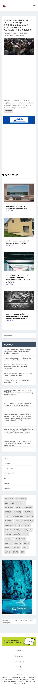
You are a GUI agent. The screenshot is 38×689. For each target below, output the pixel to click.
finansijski (9, 507)
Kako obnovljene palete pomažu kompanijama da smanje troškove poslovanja (16, 366)
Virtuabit (18, 679)
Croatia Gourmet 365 (8, 679)
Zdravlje (7, 488)
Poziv (26, 534)
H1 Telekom (22, 677)
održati (18, 525)
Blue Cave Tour (7, 620)
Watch (7, 552)
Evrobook (25, 679)
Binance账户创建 (9, 442)
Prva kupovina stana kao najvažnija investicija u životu (16, 381)
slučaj (26, 543)
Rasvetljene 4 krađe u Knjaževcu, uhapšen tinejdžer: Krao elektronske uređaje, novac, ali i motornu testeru (18, 431)
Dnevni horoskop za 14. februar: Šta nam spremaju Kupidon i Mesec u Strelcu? (18, 443)
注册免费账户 (8, 391)
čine (22, 552)
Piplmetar (32, 679)
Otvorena (17, 530)
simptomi (8, 543)
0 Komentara (19, 36)
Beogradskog (21, 499)
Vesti (5, 478)
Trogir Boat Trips (20, 620)
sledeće (18, 543)
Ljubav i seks (8, 468)
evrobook (14, 33)
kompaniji (17, 512)
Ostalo (27, 525)
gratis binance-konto (11, 404)
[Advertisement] (19, 77)
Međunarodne (18, 516)
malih (7, 516)
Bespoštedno (10, 503)
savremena (20, 539)
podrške (17, 534)
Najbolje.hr (5, 677)
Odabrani (8, 525)
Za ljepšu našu (14, 677)
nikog (17, 521)
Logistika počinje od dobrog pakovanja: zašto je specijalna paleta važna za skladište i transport (18, 351)
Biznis (6, 458)
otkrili (8, 530)
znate (15, 552)
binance (7, 429)
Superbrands (31, 677)
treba (25, 547)
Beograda (9, 499)
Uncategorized (8, 36)
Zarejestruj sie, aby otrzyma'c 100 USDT (18, 414)
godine (8, 512)
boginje (21, 503)
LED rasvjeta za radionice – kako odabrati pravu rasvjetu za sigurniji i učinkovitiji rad (18, 316)
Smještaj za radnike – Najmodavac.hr (13, 681)
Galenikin (28, 507)
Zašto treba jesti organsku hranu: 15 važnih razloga (17, 404)
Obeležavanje (27, 521)
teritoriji (16, 547)
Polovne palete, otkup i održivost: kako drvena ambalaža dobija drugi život (18, 359)
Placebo (8, 534)
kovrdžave (28, 512)
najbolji (30, 516)
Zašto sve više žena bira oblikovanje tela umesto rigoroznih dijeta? (18, 374)
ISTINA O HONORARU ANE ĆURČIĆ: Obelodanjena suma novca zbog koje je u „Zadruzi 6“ (18, 392)
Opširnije (8, 111)
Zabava (6, 483)
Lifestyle (7, 463)
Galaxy (18, 507)
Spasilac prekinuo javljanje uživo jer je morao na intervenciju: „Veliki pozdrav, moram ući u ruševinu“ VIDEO (17, 418)
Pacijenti (27, 530)
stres (7, 547)
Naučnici (8, 521)
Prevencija (9, 539)
